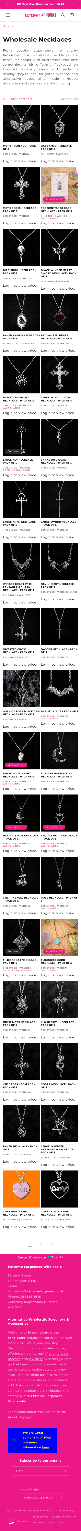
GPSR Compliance (33, 1522)
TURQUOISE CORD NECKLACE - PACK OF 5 (56, 961)
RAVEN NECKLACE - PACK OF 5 (20, 1148)
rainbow (42, 1364)
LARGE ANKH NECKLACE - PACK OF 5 (20, 523)
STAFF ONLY (55, 1522)
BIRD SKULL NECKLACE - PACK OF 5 (19, 272)
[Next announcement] (73, 4)
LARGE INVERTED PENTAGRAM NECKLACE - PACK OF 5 (58, 1149)
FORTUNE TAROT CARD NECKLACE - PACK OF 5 (56, 210)
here (45, 1447)
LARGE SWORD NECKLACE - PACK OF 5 (58, 523)
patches (14, 1359)
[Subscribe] (65, 1471)
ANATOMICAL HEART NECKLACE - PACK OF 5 (18, 775)
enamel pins (58, 1353)
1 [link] (29, 1244)
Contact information (64, 1516)
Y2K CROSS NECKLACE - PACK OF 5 (19, 1086)
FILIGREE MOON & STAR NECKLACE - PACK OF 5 (57, 775)
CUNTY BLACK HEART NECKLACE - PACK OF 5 (56, 1213)
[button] (8, 15)
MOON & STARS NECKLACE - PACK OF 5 (21, 837)
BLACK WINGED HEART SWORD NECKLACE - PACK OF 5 (59, 273)
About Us (15, 1417)
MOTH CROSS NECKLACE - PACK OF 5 (20, 210)
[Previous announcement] (7, 4)
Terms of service (38, 1516)
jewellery (36, 1359)
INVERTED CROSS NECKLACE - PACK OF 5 (18, 651)
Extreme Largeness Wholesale (34, 1510)
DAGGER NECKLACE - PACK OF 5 (59, 651)
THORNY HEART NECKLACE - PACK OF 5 (59, 837)
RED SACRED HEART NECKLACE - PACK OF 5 (56, 337)
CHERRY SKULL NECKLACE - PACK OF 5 (21, 899)
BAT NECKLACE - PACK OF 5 (59, 711)
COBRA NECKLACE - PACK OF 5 (58, 1086)
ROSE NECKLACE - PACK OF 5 (59, 899)
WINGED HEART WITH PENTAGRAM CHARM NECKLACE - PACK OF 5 (18, 587)
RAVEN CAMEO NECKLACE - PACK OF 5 (21, 337)
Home (8, 26)
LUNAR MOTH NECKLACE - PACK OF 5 (58, 1024)
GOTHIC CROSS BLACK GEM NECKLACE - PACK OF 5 (21, 713)
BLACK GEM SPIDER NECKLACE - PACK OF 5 (18, 399)
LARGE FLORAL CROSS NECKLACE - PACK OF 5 (56, 399)
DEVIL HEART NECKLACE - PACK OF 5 (58, 586)
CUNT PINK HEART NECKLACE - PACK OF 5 (18, 1213)
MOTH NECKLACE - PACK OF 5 (19, 147)
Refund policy (66, 1510)
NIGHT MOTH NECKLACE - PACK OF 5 (20, 1024)
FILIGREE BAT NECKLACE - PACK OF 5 (20, 961)
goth (11, 1364)
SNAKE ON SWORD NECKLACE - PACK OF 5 (56, 461)
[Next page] (51, 1244)
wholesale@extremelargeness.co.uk (36, 1291)
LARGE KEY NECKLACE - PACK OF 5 (19, 461)
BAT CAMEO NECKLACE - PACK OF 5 (57, 147)
